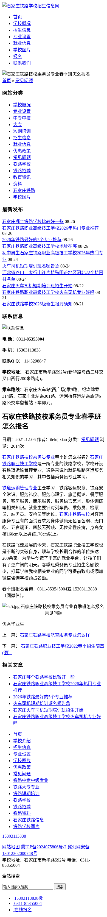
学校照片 (22, 760)
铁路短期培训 (26, 793)
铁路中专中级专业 (30, 780)
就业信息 (22, 43)
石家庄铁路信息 (28, 820)
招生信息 (22, 30)
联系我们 (22, 63)
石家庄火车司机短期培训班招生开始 (37, 285)
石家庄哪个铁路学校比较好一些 (33, 221)
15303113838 (14, 836)
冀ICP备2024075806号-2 (43, 846)
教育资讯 (22, 177)
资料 (17, 184)
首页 (17, 17)
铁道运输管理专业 (19, 488)
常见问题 (24, 80)
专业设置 (22, 36)
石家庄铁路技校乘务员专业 (28, 457)
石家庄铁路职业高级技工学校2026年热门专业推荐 (50, 228)
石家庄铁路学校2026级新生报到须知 (37, 304)
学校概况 (22, 23)
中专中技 (22, 118)
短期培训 (22, 131)
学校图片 (22, 50)
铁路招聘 (22, 170)
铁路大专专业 (26, 787)
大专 (17, 124)
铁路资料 (22, 813)
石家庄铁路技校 (74, 514)
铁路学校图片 (26, 826)
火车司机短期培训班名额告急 (30, 266)
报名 (17, 56)
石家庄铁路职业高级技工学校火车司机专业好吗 (48, 292)
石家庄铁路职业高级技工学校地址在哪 (39, 246)
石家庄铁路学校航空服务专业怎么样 (55, 635)
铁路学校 (22, 164)
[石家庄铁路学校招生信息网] (30, 6)
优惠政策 (22, 151)
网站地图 (11, 846)
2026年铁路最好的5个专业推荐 (31, 239)
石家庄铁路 (24, 190)
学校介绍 (22, 740)
